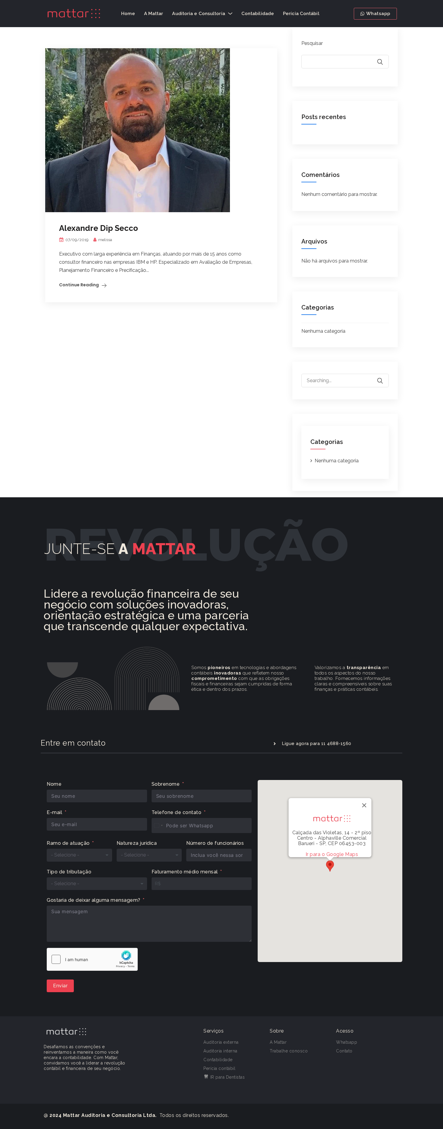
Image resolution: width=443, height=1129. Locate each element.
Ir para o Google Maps (332, 854)
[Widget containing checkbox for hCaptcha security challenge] (92, 959)
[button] (330, 866)
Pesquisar (312, 43)
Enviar (60, 986)
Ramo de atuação (68, 843)
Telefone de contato (177, 812)
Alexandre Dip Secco (98, 228)
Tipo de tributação (69, 872)
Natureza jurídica (137, 843)
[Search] (384, 376)
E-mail (54, 812)
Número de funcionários (215, 843)
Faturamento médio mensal (185, 872)
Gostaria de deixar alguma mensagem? (93, 900)
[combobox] (158, 825)
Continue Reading (79, 285)
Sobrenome (166, 784)
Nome (54, 784)
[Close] (364, 805)
